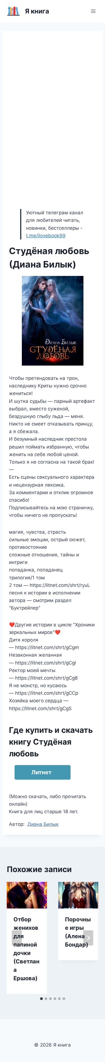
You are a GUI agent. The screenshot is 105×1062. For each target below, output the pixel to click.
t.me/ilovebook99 (46, 235)
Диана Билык (43, 824)
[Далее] (88, 937)
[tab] (41, 998)
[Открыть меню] (93, 11)
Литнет (41, 772)
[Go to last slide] (17, 937)
